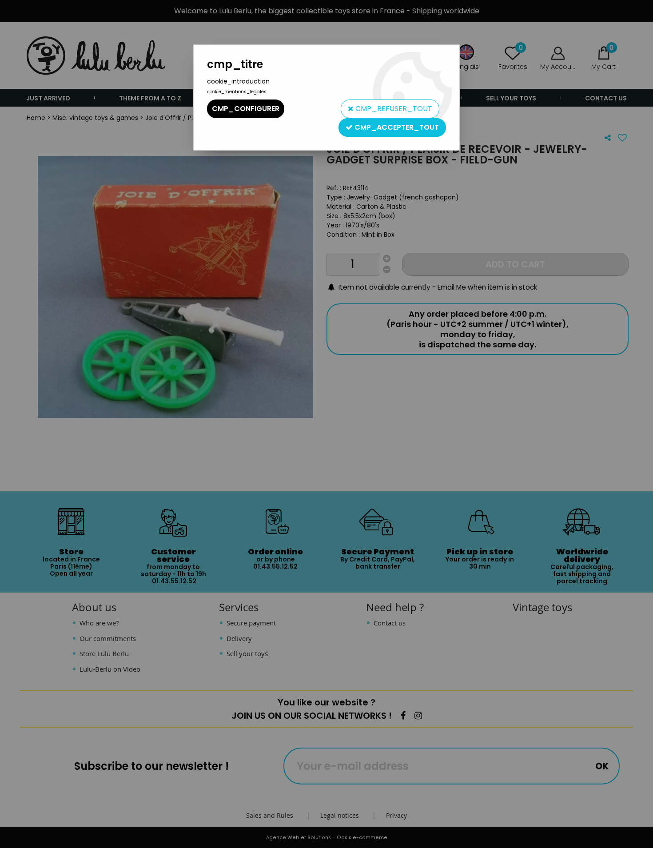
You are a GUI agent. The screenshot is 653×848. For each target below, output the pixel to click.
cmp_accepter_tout (396, 127)
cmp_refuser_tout (393, 109)
